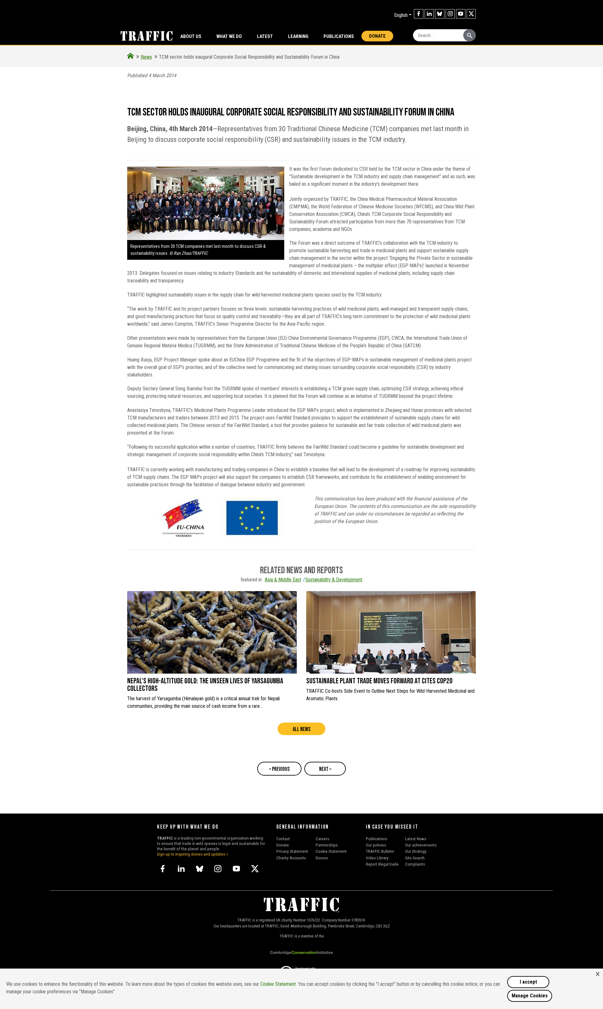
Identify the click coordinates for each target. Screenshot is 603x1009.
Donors (322, 857)
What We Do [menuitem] (229, 36)
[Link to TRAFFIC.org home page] (143, 35)
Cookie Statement (331, 851)
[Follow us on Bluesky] (439, 14)
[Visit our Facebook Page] (418, 14)
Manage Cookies (530, 996)
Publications (338, 36)
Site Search (415, 857)
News (146, 57)
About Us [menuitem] (190, 36)
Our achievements (421, 844)
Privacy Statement (292, 851)
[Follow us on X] (471, 14)
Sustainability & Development (333, 580)
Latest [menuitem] (265, 36)
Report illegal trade (382, 864)
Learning (298, 36)
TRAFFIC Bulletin (380, 851)
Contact (283, 838)
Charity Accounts (291, 857)
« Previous (279, 769)
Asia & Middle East (283, 580)
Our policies (376, 844)
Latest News (415, 838)
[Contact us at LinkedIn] (429, 14)
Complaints (415, 864)
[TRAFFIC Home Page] (130, 57)
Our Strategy (415, 851)
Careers (322, 838)
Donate (377, 36)
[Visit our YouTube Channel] (460, 14)
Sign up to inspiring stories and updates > (192, 854)
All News (301, 729)
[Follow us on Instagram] (450, 14)
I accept (528, 982)
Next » (325, 769)
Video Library (377, 857)
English (401, 15)
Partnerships (327, 844)
